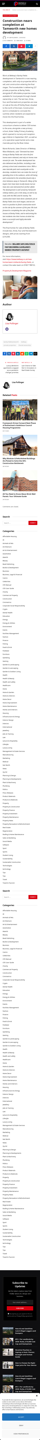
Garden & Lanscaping (10, 668)
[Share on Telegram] (29, 46)
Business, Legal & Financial (12, 574)
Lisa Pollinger (13, 37)
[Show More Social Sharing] (35, 46)
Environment (7, 626)
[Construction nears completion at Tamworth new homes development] (20, 61)
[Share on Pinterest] (21, 46)
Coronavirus (7, 602)
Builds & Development (10, 15)
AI (3, 540)
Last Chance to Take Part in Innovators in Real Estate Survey (29, 368)
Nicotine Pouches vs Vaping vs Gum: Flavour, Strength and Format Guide (25, 1353)
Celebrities (6, 581)
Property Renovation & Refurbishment (16, 824)
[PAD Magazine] (20, 3)
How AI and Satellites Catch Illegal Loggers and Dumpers (25, 1330)
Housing (6, 713)
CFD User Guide (8, 588)
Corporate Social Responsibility (14, 606)
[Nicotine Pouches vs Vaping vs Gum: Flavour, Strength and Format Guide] (8, 1352)
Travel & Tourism (9, 883)
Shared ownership (25, 345)
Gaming (5, 661)
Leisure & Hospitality (10, 741)
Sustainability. (8, 859)
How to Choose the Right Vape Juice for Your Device (25, 1364)
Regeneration (7, 831)
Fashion (5, 637)
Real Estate (7, 827)
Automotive (7, 554)
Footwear (6, 651)
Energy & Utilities (9, 623)
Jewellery (6, 730)
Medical (5, 762)
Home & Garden (8, 692)
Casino (5, 578)
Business (6, 571)
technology (7, 869)
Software (6, 845)
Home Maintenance (10, 706)
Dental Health (7, 613)
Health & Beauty (8, 678)
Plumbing (6, 786)
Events (5, 630)
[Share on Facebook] (6, 46)
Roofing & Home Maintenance (13, 834)
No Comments (8, 40)
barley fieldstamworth (11, 342)
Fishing (5, 644)
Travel (5, 879)
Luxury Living (7, 748)
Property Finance (9, 810)
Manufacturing (8, 755)
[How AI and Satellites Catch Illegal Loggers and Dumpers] (8, 1331)
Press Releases (8, 793)
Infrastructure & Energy (11, 717)
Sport (5, 848)
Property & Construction (11, 807)
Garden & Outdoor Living (12, 672)
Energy (5, 620)
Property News (8, 821)
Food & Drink (7, 647)
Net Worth (6, 765)
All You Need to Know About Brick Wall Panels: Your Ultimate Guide (19, 495)
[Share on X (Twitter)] (13, 46)
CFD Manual (7, 585)
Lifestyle (6, 744)
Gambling (6, 658)
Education (6, 616)
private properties (10, 345)
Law (4, 737)
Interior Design (8, 720)
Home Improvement (10, 703)
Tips (4, 872)
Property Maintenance (11, 817)
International (7, 727)
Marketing (6, 758)
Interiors (6, 723)
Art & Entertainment (10, 550)
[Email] (7, 329)
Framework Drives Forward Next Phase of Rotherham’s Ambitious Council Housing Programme (19, 425)
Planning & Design (9, 775)
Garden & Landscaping (11, 665)
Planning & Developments (12, 779)
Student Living (8, 855)
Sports (5, 852)
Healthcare (6, 685)
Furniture (6, 654)
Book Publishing (8, 564)
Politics (5, 789)
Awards (5, 557)
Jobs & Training (8, 734)
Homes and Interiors (10, 710)
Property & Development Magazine (17, 271)
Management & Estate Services (14, 751)
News (5, 769)
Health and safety (9, 682)
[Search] (37, 3)
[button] (37, 1396)
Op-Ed (5, 772)
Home (14, 10)
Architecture (7, 547)
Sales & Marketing (9, 838)
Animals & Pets (8, 543)
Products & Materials (10, 800)
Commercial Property (10, 595)
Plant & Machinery (9, 782)
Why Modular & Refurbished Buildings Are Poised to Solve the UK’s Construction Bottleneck (19, 460)
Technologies (7, 866)
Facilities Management (11, 633)
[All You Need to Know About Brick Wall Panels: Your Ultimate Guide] (20, 480)
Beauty (5, 561)
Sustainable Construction (12, 862)
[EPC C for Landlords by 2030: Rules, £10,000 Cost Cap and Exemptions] (8, 1341)
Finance (5, 640)
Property (6, 803)
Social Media (7, 841)
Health (5, 675)
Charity (5, 592)
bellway (23, 342)
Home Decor (7, 699)
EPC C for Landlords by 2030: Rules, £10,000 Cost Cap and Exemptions (25, 1341)
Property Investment (10, 814)
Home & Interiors (9, 696)
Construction (7, 599)
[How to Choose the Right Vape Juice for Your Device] (8, 1365)
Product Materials (9, 796)
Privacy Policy (21, 1316)
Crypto (5, 609)
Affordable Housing (10, 536)
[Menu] (3, 3)
